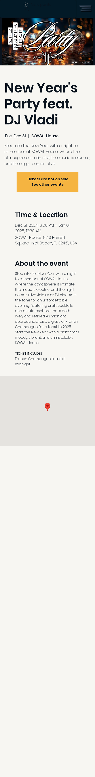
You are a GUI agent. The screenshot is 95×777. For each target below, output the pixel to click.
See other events (47, 184)
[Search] (27, 9)
